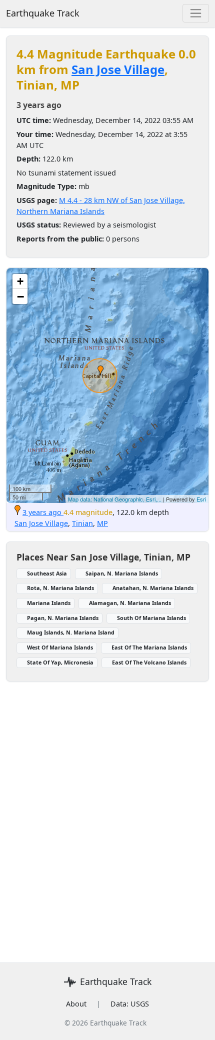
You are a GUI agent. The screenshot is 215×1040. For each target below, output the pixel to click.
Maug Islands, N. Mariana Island (70, 632)
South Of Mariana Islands (151, 618)
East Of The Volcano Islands (149, 662)
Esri (201, 499)
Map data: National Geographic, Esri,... (115, 499)
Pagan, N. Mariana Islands (62, 618)
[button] (101, 371)
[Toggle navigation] (195, 13)
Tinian (82, 523)
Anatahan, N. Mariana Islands (153, 588)
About (76, 1003)
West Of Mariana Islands (60, 647)
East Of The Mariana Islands (149, 647)
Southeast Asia (47, 573)
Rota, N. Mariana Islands (60, 588)
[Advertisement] (107, 816)
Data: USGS (129, 1003)
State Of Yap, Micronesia (60, 662)
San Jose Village (118, 69)
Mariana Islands (48, 602)
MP (102, 523)
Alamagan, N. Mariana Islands (130, 602)
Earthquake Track (43, 13)
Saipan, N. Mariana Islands (122, 573)
